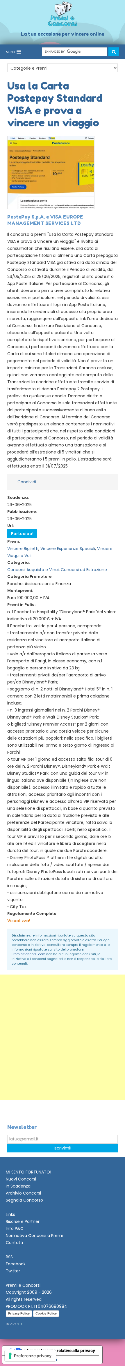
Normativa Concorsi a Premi (34, 1235)
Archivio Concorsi (23, 1193)
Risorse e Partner (23, 1221)
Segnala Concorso (24, 1200)
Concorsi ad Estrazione (84, 570)
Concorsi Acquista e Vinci (33, 570)
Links (10, 1214)
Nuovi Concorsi (21, 1179)
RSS (9, 1257)
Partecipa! (22, 534)
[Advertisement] (62, 1037)
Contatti (14, 1242)
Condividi (26, 482)
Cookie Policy (46, 1313)
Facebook (16, 1264)
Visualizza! (18, 921)
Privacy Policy (19, 1313)
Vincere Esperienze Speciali (67, 548)
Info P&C (15, 1228)
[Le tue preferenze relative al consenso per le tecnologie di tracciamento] (30, 1355)
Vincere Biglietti (22, 548)
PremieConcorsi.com (28, 954)
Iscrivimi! (62, 1148)
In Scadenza (18, 1186)
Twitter (13, 1271)
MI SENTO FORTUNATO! (28, 1172)
